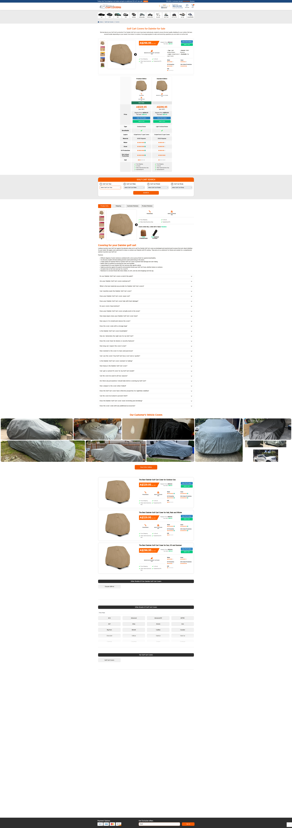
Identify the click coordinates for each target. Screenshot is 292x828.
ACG (109, 618)
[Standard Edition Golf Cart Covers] (161, 86)
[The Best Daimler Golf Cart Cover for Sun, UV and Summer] (118, 557)
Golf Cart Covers (109, 22)
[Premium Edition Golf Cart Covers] (141, 86)
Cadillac (158, 629)
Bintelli (134, 629)
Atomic (158, 624)
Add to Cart (187, 44)
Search (146, 193)
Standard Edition (162, 78)
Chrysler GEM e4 (109, 586)
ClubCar (158, 635)
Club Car (182, 635)
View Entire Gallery (146, 467)
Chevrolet (109, 635)
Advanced (134, 618)
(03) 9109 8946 (179, 7)
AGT (109, 624)
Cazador (182, 629)
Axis (182, 624)
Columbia (133, 641)
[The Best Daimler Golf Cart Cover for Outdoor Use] (118, 492)
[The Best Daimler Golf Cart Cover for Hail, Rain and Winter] (118, 524)
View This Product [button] (187, 41)
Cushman (182, 641)
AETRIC (183, 618)
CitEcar (134, 635)
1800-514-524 (177, 6)
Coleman (109, 641)
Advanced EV (158, 618)
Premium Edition (141, 78)
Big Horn (109, 629)
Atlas (133, 624)
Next (135, 54)
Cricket (158, 641)
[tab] (104, 206)
